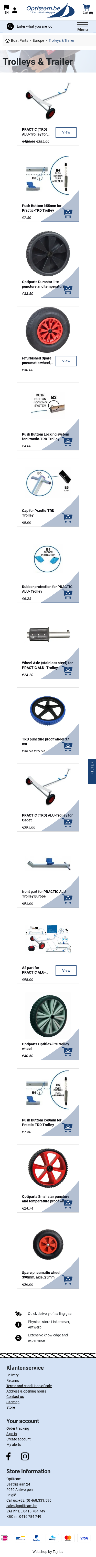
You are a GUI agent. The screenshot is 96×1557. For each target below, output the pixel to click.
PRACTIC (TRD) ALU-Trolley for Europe (34, 134)
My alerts (13, 1444)
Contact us (15, 1397)
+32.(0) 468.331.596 (34, 1500)
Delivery (12, 1375)
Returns (12, 1380)
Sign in (11, 1434)
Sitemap (12, 1402)
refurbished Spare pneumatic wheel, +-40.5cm (36, 362)
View (66, 132)
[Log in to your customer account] (14, 10)
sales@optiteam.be (21, 1506)
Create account (18, 1439)
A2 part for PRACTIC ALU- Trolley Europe (34, 972)
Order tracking (17, 1428)
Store (10, 1407)
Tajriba (58, 1552)
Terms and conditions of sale (29, 1386)
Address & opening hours (26, 1391)
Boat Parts (19, 40)
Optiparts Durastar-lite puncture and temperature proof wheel (43, 286)
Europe (38, 40)
